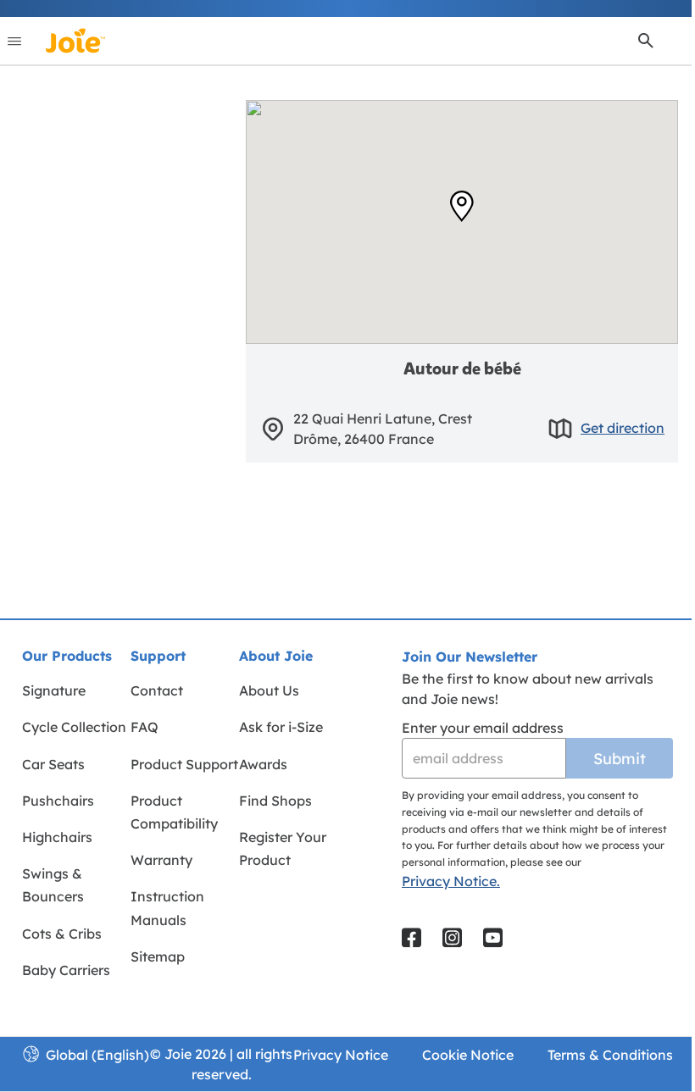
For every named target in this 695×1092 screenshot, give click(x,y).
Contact (157, 690)
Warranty (161, 859)
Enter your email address (483, 727)
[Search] (646, 40)
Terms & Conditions (610, 1054)
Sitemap (158, 956)
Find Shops (275, 800)
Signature (54, 690)
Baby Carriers (66, 970)
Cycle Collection (74, 726)
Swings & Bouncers (53, 885)
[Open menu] (14, 41)
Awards (263, 764)
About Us (269, 690)
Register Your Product (282, 848)
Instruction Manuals (167, 908)
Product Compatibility (174, 812)
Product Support (184, 764)
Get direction (622, 427)
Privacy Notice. (451, 881)
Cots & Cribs (62, 933)
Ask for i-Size (281, 726)
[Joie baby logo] (75, 40)
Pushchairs (58, 800)
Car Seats (53, 764)
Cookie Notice (468, 1054)
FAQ (144, 726)
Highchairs (57, 837)
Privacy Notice (340, 1054)
